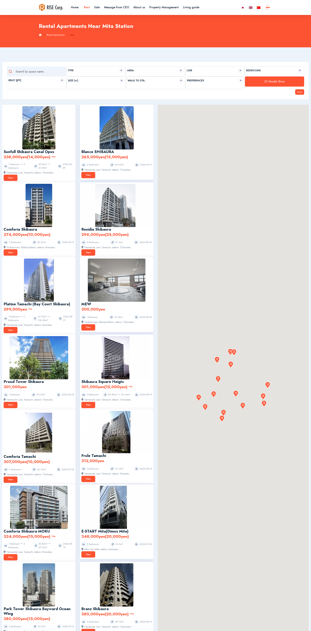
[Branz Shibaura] (116, 585)
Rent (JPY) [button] (14, 80)
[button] (263, 396)
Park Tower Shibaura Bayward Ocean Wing (37, 611)
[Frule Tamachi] (116, 432)
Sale (97, 7)
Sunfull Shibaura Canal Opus (29, 151)
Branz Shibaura (95, 609)
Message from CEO (116, 7)
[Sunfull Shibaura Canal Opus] (39, 128)
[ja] (243, 7)
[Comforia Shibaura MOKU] (38, 507)
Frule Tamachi (93, 455)
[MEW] (116, 280)
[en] (251, 7)
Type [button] (71, 70)
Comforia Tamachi (20, 456)
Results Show (274, 81)
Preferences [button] (195, 80)
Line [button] (189, 70)
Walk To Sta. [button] (136, 80)
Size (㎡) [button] (73, 80)
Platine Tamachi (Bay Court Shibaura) (37, 304)
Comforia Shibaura (20, 229)
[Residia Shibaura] (117, 205)
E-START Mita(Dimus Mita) (105, 531)
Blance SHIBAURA (97, 151)
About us (139, 7)
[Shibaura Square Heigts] (116, 358)
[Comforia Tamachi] (38, 432)
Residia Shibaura (96, 229)
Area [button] (130, 70)
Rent (87, 7)
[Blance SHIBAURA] (117, 128)
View (10, 177)
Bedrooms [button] (253, 70)
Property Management (164, 7)
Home (74, 7)
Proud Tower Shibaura (24, 381)
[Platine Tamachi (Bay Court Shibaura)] (39, 280)
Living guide (191, 7)
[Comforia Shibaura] (39, 205)
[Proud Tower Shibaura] (39, 358)
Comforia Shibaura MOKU (27, 531)
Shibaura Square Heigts (102, 381)
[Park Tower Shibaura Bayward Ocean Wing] (39, 585)
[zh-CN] (259, 7)
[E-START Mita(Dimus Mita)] (117, 507)
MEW (86, 304)
